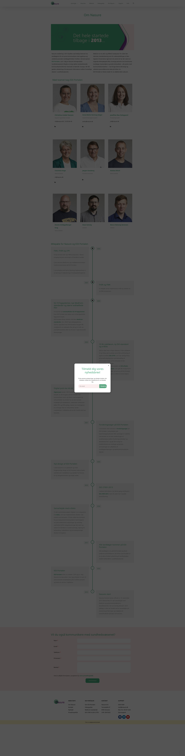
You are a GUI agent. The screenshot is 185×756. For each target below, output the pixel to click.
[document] (92, 378)
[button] (108, 365)
